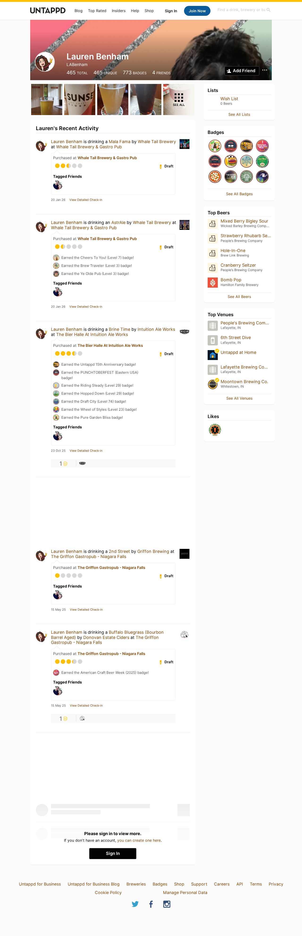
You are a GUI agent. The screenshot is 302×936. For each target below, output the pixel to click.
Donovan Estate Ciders (106, 637)
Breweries (136, 884)
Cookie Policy (108, 892)
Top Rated (97, 10)
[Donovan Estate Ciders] (82, 718)
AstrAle (118, 222)
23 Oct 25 (58, 450)
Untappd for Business (40, 884)
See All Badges (239, 193)
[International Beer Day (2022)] (262, 177)
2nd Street (119, 551)
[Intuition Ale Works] (82, 463)
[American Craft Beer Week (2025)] (262, 146)
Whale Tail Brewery (157, 141)
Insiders (119, 10)
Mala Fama (119, 141)
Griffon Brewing (153, 551)
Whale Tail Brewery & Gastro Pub (89, 146)
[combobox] (244, 10)
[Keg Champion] (246, 177)
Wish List (229, 98)
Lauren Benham (66, 141)
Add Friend (244, 70)
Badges (160, 884)
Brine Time (119, 329)
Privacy (276, 884)
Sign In (171, 10)
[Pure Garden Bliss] (215, 146)
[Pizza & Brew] (215, 177)
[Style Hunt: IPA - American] (262, 161)
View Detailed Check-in (85, 200)
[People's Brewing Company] (215, 430)
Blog (79, 10)
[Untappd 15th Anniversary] (246, 146)
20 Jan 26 (58, 200)
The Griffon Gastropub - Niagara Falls (88, 556)
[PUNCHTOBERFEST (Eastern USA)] (230, 146)
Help (135, 10)
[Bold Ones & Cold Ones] (215, 161)
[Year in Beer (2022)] (230, 177)
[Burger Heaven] (230, 161)
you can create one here (139, 840)
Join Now (197, 10)
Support (199, 884)
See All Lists (239, 114)
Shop (149, 10)
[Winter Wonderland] (246, 161)
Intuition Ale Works (156, 329)
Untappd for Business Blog (94, 884)
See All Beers (239, 296)
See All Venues (239, 398)
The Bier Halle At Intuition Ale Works (92, 334)
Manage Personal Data (185, 892)
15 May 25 (58, 609)
